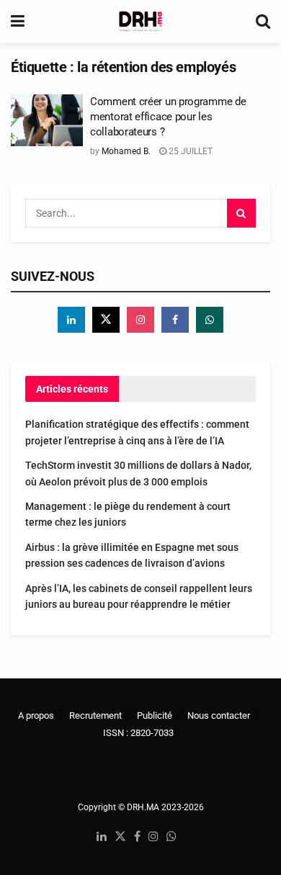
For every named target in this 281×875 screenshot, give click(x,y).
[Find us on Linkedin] (71, 320)
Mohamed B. (126, 151)
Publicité (154, 715)
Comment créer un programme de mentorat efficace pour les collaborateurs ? (168, 116)
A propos (36, 715)
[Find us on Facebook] (175, 320)
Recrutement (95, 715)
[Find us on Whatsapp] (209, 320)
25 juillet (189, 151)
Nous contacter (218, 715)
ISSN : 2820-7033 (138, 732)
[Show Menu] (17, 21)
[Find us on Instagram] (140, 320)
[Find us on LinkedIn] (102, 837)
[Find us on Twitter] (106, 320)
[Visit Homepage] (140, 21)
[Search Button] (263, 21)
